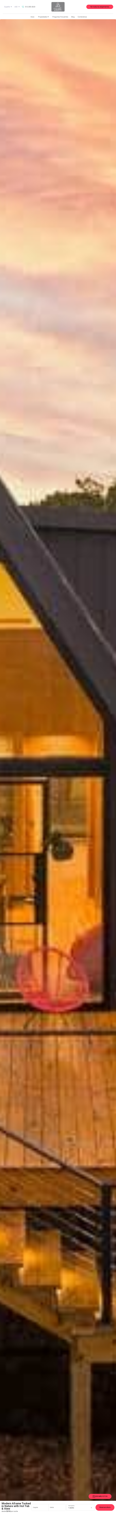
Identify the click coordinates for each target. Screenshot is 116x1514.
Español (7, 7)
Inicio (32, 17)
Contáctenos (82, 17)
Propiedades (43, 17)
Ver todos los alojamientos (99, 7)
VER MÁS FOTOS (101, 1496)
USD (16, 7)
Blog (73, 17)
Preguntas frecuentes (60, 17)
